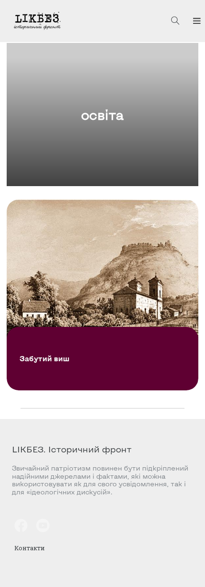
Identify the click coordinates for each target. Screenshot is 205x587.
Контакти (29, 548)
